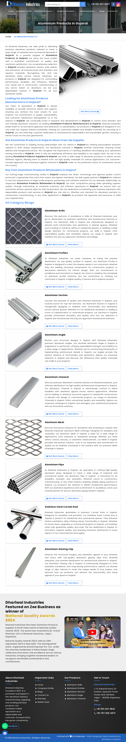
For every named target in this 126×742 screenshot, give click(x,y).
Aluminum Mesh (54, 422)
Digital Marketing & (111, 736)
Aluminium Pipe (54, 464)
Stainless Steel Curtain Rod (61, 506)
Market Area (43, 702)
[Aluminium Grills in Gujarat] (24, 226)
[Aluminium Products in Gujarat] (90, 76)
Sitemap (41, 698)
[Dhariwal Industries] (22, 4)
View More (73, 244)
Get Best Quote (56, 244)
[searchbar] (83, 4)
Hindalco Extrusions (65, 11)
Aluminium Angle (55, 334)
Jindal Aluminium (86, 11)
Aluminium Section (56, 295)
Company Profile (24, 11)
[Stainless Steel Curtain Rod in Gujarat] (24, 522)
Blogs (102, 11)
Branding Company (111, 739)
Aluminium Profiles (56, 252)
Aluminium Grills (55, 210)
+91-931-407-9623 (100, 4)
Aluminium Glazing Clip (59, 549)
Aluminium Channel (57, 377)
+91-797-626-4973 (105, 713)
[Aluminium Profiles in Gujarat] (24, 268)
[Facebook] (113, 4)
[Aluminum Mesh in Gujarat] (24, 438)
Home (11, 11)
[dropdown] (53, 11)
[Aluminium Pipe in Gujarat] (24, 480)
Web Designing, (94, 736)
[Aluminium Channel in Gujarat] (24, 392)
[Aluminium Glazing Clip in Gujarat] (24, 564)
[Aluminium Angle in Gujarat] (24, 350)
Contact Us (113, 11)
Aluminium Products (43, 11)
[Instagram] (118, 4)
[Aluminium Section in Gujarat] (24, 310)
